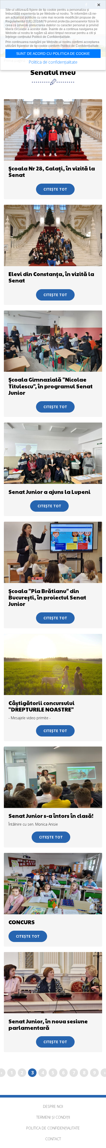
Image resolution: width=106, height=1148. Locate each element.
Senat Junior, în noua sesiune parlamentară (48, 1024)
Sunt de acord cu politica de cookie (53, 54)
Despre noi (53, 1106)
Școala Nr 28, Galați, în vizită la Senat (51, 171)
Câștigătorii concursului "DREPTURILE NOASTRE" (41, 706)
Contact (53, 1138)
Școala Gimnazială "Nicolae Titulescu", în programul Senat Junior (50, 386)
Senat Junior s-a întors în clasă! (50, 815)
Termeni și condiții (53, 1117)
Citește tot (55, 189)
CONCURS (21, 922)
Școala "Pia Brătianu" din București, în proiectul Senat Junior (47, 597)
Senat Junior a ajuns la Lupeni (49, 491)
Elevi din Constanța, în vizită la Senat (51, 277)
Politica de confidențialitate (53, 1128)
